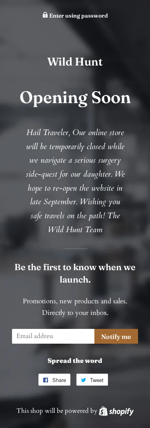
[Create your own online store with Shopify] (116, 410)
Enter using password (78, 15)
